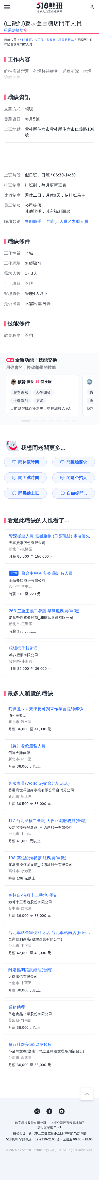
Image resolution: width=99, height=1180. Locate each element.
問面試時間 (28, 477)
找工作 (39, 40)
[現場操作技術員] (49, 659)
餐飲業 (51, 40)
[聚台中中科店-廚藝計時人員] (49, 584)
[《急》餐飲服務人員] (49, 756)
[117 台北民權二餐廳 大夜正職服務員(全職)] (49, 831)
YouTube (62, 1111)
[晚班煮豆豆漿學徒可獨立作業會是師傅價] (49, 719)
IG (37, 1111)
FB (49, 1111)
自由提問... (77, 493)
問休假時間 (28, 462)
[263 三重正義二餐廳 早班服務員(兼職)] (49, 621)
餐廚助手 (33, 221)
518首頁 (26, 40)
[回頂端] (87, 1094)
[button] (25, 420)
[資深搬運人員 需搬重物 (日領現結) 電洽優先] (49, 546)
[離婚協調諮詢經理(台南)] (49, 980)
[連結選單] (7, 7)
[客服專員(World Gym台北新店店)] (49, 794)
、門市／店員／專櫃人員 (65, 221)
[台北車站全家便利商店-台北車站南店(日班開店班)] (49, 943)
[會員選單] (92, 7)
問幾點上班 (28, 493)
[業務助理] (49, 1018)
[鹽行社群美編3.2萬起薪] (49, 1055)
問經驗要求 (77, 462)
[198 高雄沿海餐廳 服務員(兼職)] (49, 868)
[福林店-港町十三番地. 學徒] (49, 906)
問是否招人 (77, 477)
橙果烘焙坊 (66, 40)
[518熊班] (49, 8)
